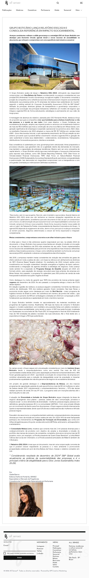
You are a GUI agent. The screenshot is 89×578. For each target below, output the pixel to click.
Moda (57, 10)
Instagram (40, 546)
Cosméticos (32, 10)
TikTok (39, 551)
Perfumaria (45, 10)
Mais (77, 10)
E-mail (6, 545)
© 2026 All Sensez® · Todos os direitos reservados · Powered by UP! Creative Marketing (35, 571)
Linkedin (40, 553)
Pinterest (40, 549)
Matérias (19, 10)
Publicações (6, 10)
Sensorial (67, 10)
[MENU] (44, 3)
